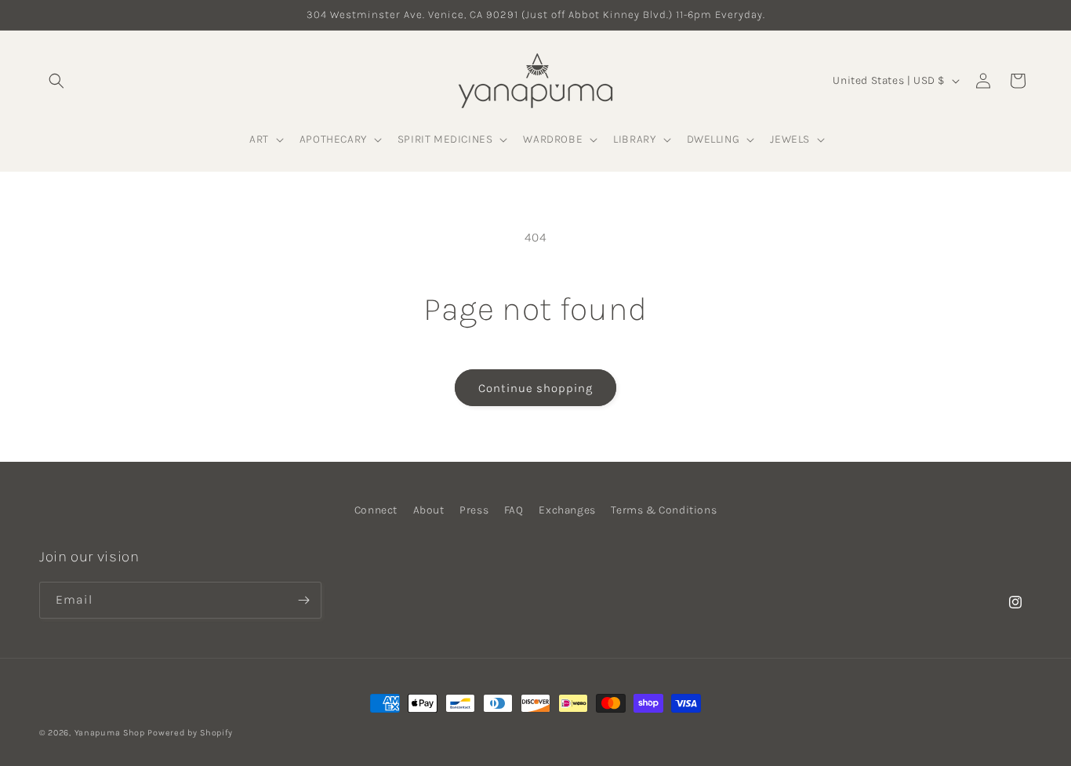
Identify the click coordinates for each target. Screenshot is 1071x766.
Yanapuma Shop (109, 733)
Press (473, 510)
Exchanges (567, 510)
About (429, 510)
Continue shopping (535, 388)
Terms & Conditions (664, 510)
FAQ (514, 510)
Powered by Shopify (190, 733)
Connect (376, 510)
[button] (56, 81)
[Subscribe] (303, 600)
